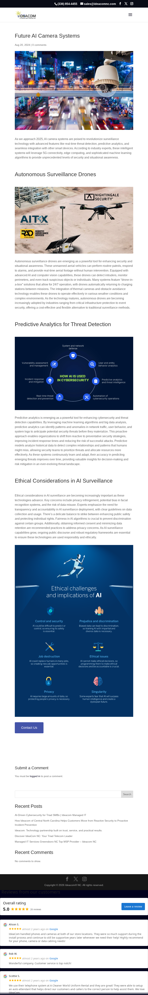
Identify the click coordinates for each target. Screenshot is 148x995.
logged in (35, 776)
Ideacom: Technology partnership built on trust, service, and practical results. (58, 830)
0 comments (39, 44)
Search (127, 794)
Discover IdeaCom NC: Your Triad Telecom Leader (44, 836)
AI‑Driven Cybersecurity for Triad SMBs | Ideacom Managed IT (50, 815)
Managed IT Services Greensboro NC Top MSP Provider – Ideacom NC (55, 841)
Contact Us (29, 727)
